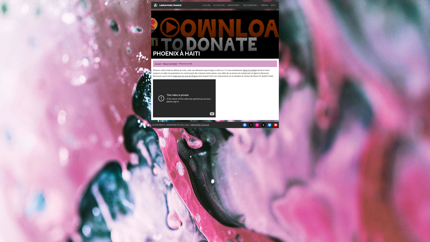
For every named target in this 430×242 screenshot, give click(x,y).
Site (273, 5)
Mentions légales (200, 125)
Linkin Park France (170, 5)
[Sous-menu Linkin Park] (239, 5)
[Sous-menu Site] (275, 5)
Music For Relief (250, 70)
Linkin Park (233, 5)
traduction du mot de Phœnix (185, 76)
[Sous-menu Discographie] (257, 5)
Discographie (250, 5)
